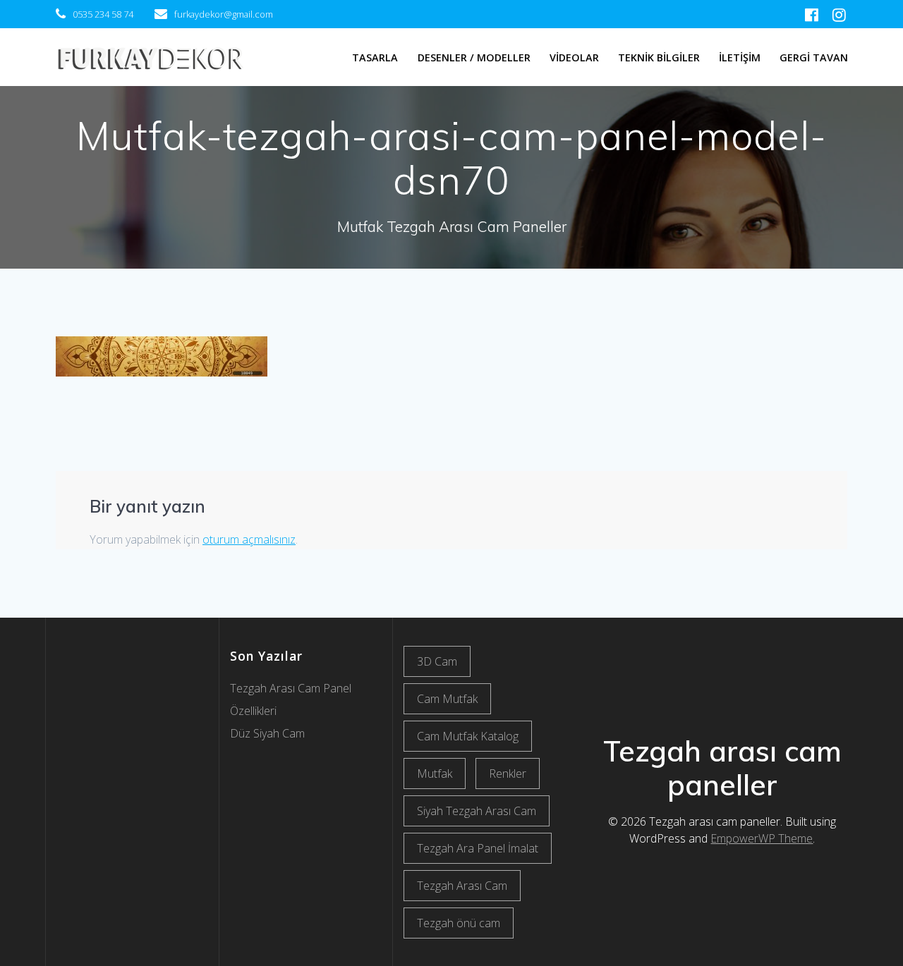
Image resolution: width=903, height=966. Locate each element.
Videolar (574, 57)
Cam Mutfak (447, 699)
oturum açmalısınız (249, 539)
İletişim (739, 57)
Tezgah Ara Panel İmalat (477, 848)
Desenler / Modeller (474, 57)
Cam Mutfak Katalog (468, 736)
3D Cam (437, 661)
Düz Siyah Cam (267, 733)
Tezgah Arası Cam (462, 885)
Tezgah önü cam (458, 923)
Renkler (507, 773)
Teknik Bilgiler (659, 57)
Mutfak (434, 773)
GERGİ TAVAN (814, 57)
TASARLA (375, 57)
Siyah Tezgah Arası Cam (476, 811)
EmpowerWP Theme (761, 838)
